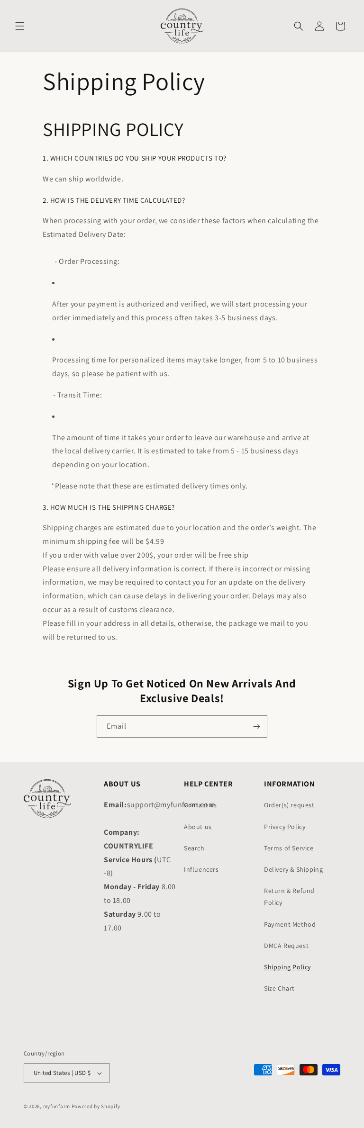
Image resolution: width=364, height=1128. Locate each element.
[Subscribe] (256, 726)
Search (194, 848)
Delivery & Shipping (293, 869)
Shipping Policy (287, 967)
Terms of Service (289, 848)
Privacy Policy (284, 826)
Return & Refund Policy (289, 896)
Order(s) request (289, 805)
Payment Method (290, 924)
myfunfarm (56, 1106)
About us (198, 826)
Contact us (200, 805)
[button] (19, 26)
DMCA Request (286, 945)
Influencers (201, 869)
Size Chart (279, 988)
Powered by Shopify (96, 1106)
